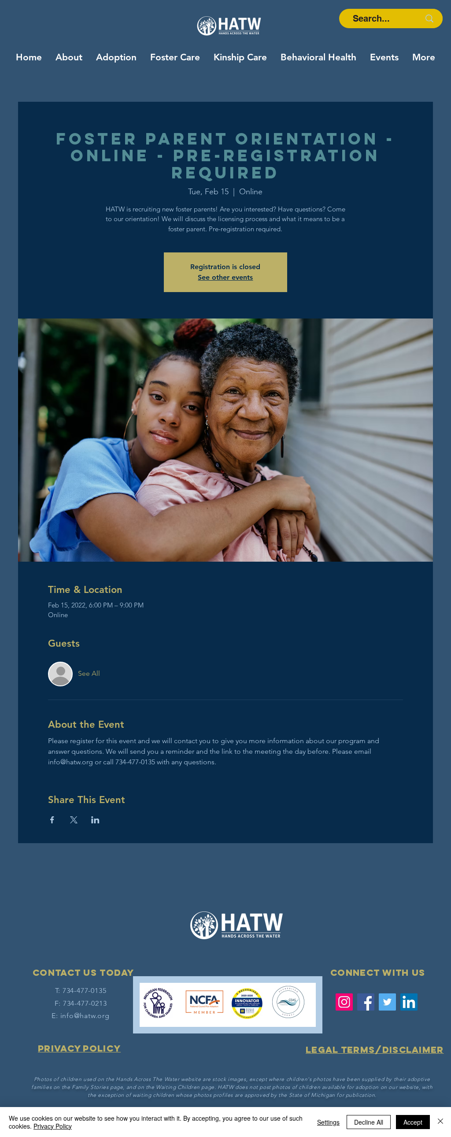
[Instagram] (344, 1002)
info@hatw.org (85, 1015)
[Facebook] (365, 1002)
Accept (412, 1122)
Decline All (368, 1122)
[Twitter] (387, 1002)
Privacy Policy (52, 1126)
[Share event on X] (74, 819)
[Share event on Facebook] (52, 819)
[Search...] (429, 18)
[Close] (440, 1122)
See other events (225, 277)
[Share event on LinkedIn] (95, 819)
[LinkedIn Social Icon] (409, 1002)
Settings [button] (328, 1122)
